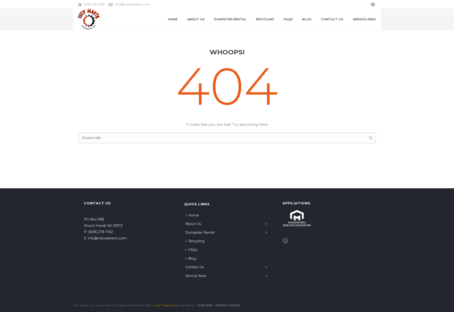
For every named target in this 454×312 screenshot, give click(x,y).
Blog (307, 19)
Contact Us (332, 19)
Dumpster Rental (230, 19)
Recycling (265, 19)
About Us (196, 19)
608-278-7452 (94, 4)
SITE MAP (205, 305)
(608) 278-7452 (100, 232)
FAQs (288, 19)
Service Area (364, 19)
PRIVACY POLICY (228, 305)
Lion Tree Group (166, 305)
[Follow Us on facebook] (285, 241)
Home (173, 19)
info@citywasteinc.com (133, 4)
